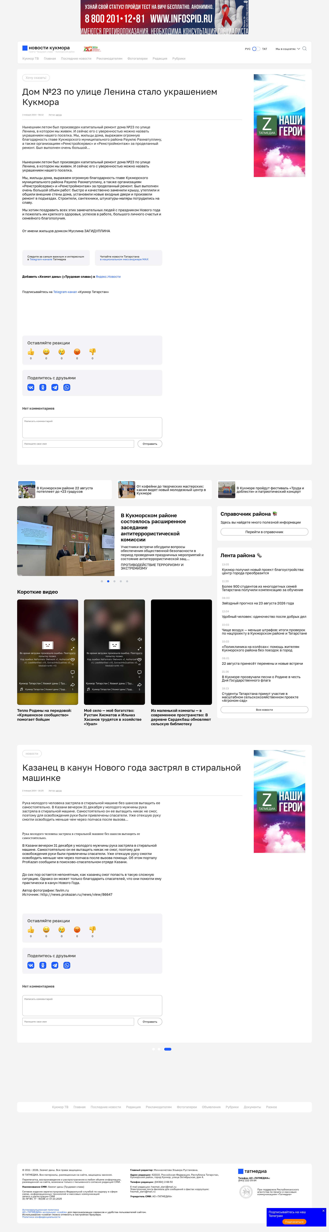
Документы (252, 1107)
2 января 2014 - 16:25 (33, 791)
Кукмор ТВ (30, 58)
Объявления (211, 1107)
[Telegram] (54, 387)
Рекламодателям (109, 58)
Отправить (150, 443)
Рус (248, 49)
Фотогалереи (137, 58)
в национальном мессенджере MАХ (124, 259)
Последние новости (76, 58)
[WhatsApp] (66, 387)
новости (32, 753)
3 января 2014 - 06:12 (33, 115)
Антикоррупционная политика (40, 1209)
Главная (50, 58)
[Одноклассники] (42, 387)
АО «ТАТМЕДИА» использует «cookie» (44, 1212)
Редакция (160, 58)
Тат (264, 49)
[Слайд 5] (127, 581)
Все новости (264, 709)
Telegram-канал (65, 292)
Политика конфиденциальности (41, 1216)
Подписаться (294, 1221)
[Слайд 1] (102, 581)
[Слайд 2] (108, 581)
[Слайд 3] (114, 581)
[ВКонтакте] (30, 387)
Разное (271, 1107)
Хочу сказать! (36, 77)
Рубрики (178, 58)
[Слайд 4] (121, 581)
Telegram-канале (41, 259)
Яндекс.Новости (108, 276)
